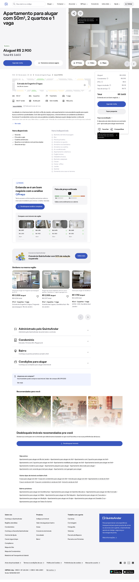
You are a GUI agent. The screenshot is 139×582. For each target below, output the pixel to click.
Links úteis (105, 4)
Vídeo (92, 63)
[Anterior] (127, 64)
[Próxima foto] (36, 279)
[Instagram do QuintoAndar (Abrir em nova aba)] (125, 563)
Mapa (104, 63)
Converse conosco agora (50, 63)
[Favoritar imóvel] (80, 13)
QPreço (83, 4)
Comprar (60, 4)
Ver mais (18, 123)
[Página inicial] (6, 4)
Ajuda (116, 4)
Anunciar (72, 4)
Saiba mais (81, 256)
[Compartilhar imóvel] (74, 13)
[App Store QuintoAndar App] (128, 572)
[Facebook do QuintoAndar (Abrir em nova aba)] (120, 563)
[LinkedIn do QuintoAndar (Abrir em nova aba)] (133, 563)
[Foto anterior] (16, 279)
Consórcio (95, 4)
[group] (26, 289)
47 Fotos (79, 63)
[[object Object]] (97, 20)
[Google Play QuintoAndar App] (116, 572)
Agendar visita (17, 63)
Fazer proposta (111, 111)
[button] (51, 330)
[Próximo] (134, 64)
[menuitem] (50, 4)
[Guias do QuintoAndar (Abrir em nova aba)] (129, 563)
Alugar (49, 4)
